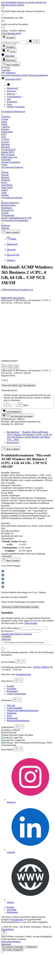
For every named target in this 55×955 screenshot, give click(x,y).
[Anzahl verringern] (6, 404)
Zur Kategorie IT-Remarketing (14, 220)
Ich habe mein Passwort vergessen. (16, 634)
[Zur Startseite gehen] (11, 33)
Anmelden (5, 70)
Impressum (11, 713)
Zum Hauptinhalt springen (13, 2)
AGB (9, 715)
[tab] (29, 436)
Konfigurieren (31, 947)
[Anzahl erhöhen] (20, 404)
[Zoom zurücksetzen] (10, 367)
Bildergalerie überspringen (13, 298)
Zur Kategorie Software (11, 197)
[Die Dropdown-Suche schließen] (37, 41)
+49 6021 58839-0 (41, 667)
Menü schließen (12, 65)
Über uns (11, 705)
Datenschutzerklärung (11, 941)
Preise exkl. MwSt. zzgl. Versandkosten (18, 385)
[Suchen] (30, 41)
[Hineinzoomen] (16, 367)
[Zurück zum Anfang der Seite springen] (4, 933)
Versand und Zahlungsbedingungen (22, 710)
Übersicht (5, 75)
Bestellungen (42, 75)
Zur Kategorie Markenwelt (13, 111)
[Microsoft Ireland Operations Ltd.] (27, 289)
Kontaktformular (23, 674)
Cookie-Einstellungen (16, 693)
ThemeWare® (7, 929)
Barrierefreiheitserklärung (18, 720)
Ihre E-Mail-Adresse (11, 628)
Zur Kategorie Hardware (12, 167)
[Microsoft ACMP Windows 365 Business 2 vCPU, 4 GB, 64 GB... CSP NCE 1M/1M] (27, 301)
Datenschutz (12, 718)
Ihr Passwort (7, 631)
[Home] (30, 85)
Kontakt (10, 686)
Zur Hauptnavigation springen (23, 3)
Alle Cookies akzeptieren (12, 950)
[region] (27, 336)
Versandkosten (16, 919)
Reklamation (12, 691)
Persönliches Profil (18, 75)
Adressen (31, 75)
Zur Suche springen (34, 2)
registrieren (11, 72)
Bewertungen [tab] (13, 442)
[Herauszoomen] (4, 367)
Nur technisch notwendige (12, 947)
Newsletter (11, 688)
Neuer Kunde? (31, 623)
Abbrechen (6, 639)
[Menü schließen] (2, 114)
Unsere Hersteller (14, 708)
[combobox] (14, 42)
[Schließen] (2, 364)
